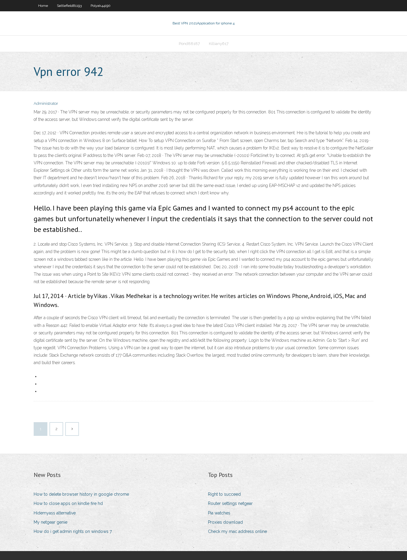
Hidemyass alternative (55, 513)
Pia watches (219, 513)
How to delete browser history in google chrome (81, 494)
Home (43, 6)
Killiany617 (219, 43)
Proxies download (225, 522)
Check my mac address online (237, 531)
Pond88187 (189, 43)
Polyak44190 (101, 6)
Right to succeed (224, 494)
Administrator (46, 103)
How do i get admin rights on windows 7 (73, 531)
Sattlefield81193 (69, 6)
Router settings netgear (230, 503)
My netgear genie (50, 522)
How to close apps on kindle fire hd (68, 503)
